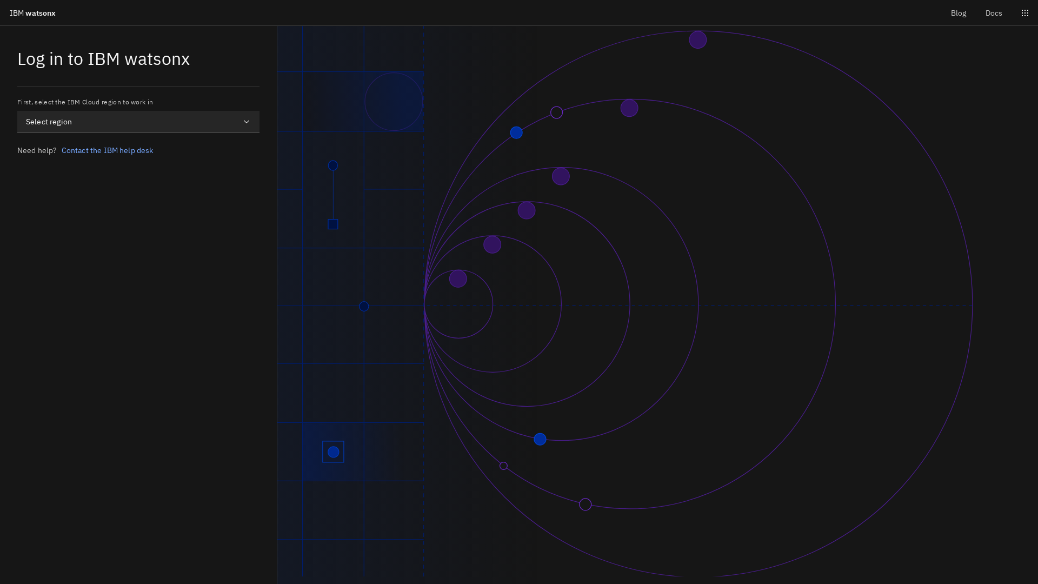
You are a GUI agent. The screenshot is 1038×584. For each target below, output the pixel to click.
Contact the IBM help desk (108, 150)
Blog (958, 13)
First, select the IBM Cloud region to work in (85, 102)
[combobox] (138, 121)
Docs (994, 13)
